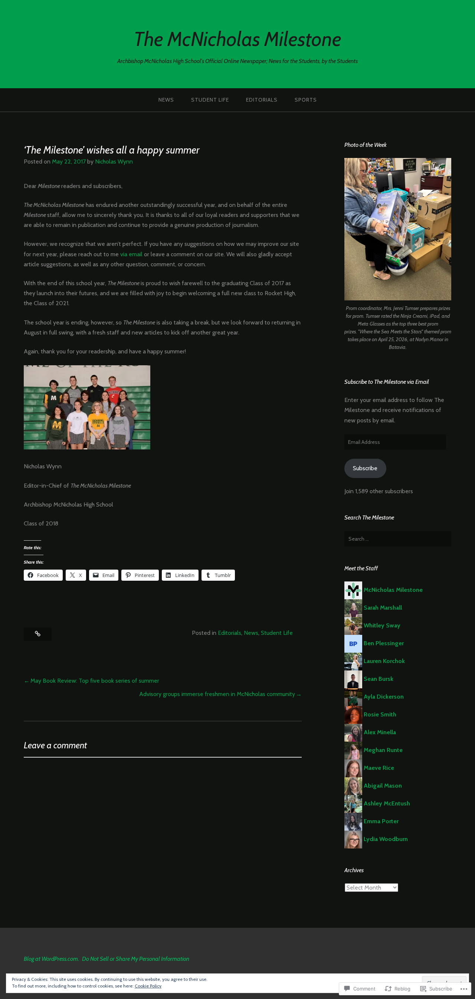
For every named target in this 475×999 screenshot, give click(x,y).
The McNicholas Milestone (237, 39)
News (166, 99)
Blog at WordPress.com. (51, 958)
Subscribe (365, 468)
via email (131, 254)
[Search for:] (397, 539)
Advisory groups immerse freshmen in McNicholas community (217, 694)
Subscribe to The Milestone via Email (386, 381)
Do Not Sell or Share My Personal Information (135, 958)
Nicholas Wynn (114, 161)
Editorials (262, 99)
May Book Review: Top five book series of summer (94, 680)
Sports (306, 99)
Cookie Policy (148, 986)
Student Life (210, 99)
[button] (397, 229)
